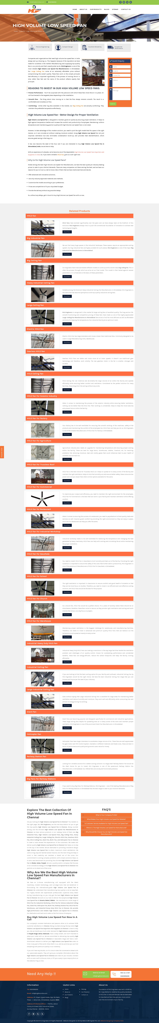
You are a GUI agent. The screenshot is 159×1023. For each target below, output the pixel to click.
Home (75, 9)
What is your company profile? (106, 815)
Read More (67, 232)
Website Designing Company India (111, 1021)
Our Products (95, 9)
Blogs (106, 9)
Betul (40, 934)
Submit (112, 104)
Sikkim (52, 900)
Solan (39, 863)
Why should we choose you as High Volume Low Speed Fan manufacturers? (106, 833)
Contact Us (126, 9)
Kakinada (46, 934)
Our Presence (85, 992)
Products (22, 31)
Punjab (43, 863)
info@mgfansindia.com (36, 2)
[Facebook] (120, 2)
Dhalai (34, 863)
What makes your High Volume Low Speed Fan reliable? (106, 819)
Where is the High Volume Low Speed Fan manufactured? (106, 828)
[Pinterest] (124, 2)
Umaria (42, 900)
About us (83, 9)
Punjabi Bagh (33, 934)
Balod (47, 900)
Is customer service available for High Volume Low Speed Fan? (106, 823)
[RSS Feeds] (127, 2)
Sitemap (115, 9)
